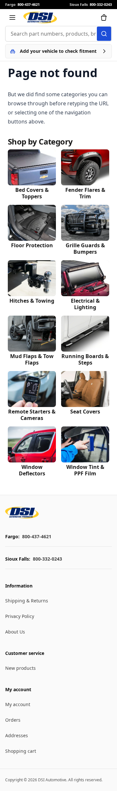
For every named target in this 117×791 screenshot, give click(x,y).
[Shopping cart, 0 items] (104, 17)
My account (17, 704)
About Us (15, 632)
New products (20, 668)
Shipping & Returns (26, 601)
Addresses (16, 735)
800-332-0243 (47, 559)
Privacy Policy (19, 616)
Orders (12, 720)
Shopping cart (20, 751)
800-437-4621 (36, 536)
